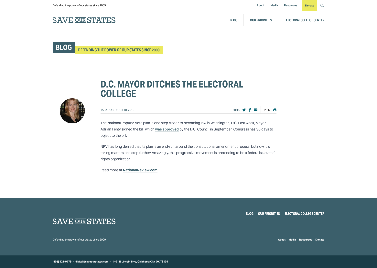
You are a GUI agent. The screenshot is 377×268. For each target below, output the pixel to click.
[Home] (84, 221)
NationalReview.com (140, 170)
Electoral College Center (304, 20)
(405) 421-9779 (62, 261)
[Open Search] (322, 5)
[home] (84, 20)
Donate (309, 5)
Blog (233, 20)
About (281, 239)
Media (292, 239)
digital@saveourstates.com (91, 261)
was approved (167, 129)
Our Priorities (261, 20)
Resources (305, 239)
